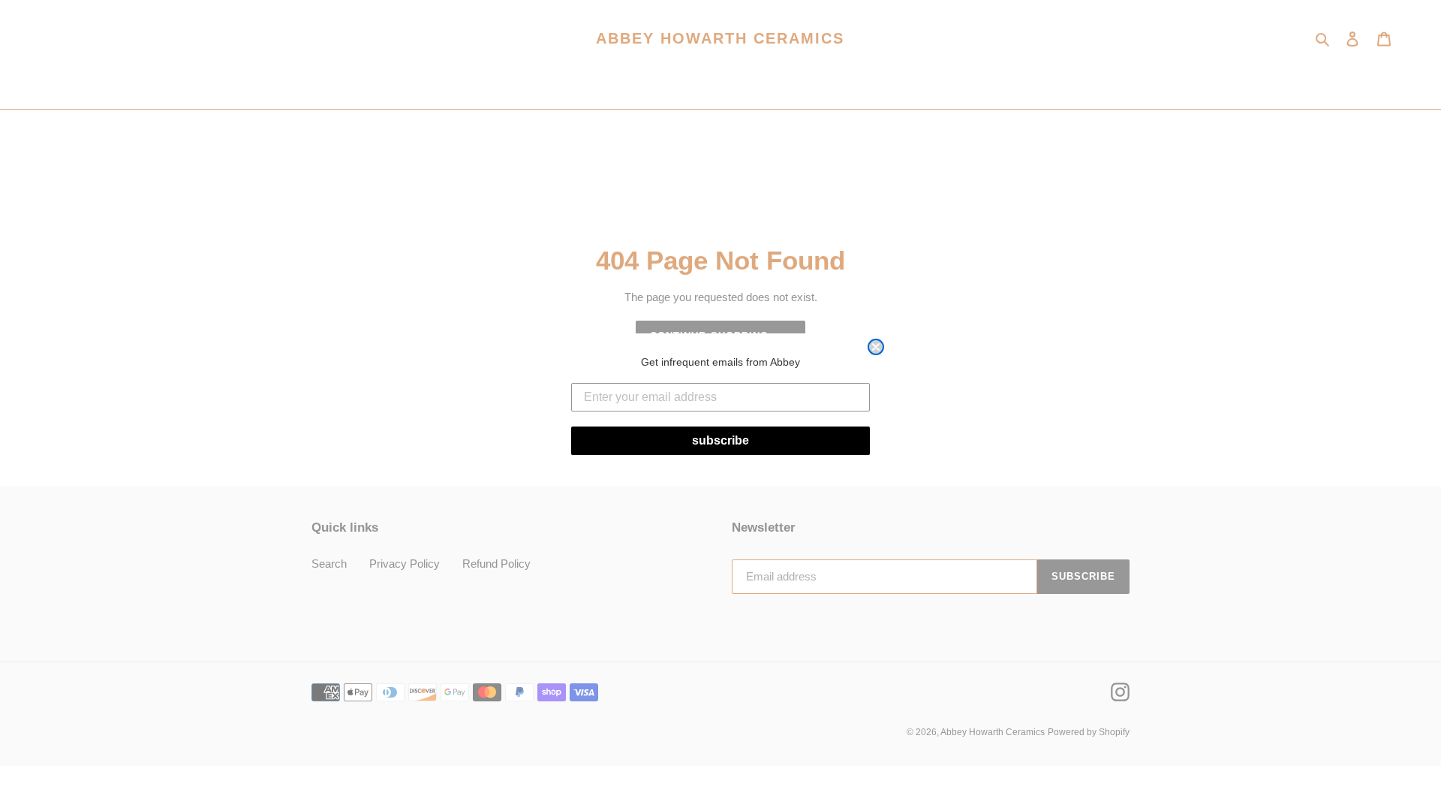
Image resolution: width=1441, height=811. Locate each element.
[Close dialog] (875, 346)
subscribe (720, 440)
